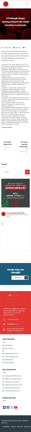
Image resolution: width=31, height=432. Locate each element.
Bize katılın (17, 277)
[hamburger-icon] (27, 3)
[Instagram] (12, 407)
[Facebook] (8, 407)
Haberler (18, 47)
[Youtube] (15, 407)
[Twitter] (4, 407)
